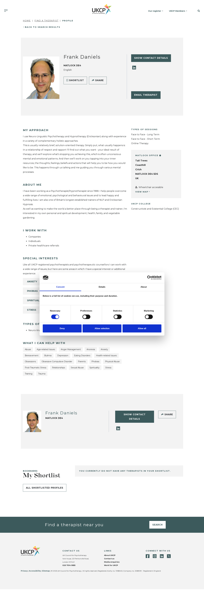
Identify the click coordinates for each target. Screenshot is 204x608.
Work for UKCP (111, 565)
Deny (62, 328)
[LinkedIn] (134, 67)
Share (99, 80)
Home (27, 20)
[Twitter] (169, 556)
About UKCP (109, 555)
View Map (141, 192)
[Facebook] (148, 556)
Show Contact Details (151, 58)
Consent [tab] (60, 287)
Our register (154, 11)
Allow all (142, 328)
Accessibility (35, 571)
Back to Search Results (42, 27)
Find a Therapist (46, 20)
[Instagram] (155, 556)
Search (157, 524)
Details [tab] (102, 287)
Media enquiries (111, 562)
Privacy (24, 571)
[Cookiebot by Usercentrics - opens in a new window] (149, 278)
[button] (197, 11)
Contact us (109, 559)
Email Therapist (146, 95)
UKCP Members (177, 11)
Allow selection (102, 328)
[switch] (86, 317)
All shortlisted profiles (44, 487)
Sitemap (46, 571)
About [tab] (144, 287)
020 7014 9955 (68, 565)
